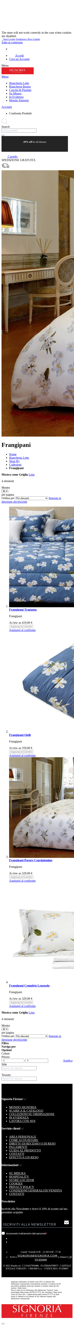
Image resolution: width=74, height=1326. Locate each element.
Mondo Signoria (22, 1107)
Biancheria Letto (19, 457)
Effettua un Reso (24, 1157)
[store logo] (18, 73)
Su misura (17, 1173)
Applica (67, 1060)
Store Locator (8, 39)
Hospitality (19, 1176)
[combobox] (19, 131)
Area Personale (22, 1136)
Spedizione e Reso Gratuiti (28, 39)
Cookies (16, 1183)
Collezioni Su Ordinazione (31, 1114)
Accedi (19, 55)
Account (7, 106)
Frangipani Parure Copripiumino (30, 860)
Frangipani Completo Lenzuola (29, 985)
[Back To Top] (3, 1323)
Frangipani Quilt (20, 735)
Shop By (14, 461)
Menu (5, 76)
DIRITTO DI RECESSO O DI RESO (32, 1143)
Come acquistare (23, 1140)
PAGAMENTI (18, 1147)
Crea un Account (19, 59)
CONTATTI (16, 1194)
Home (13, 454)
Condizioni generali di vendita (35, 1190)
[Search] (3, 135)
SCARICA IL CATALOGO (26, 1110)
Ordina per (8, 498)
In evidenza (19, 1117)
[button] (22, 630)
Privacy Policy (21, 1187)
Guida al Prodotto (25, 1150)
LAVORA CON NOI (22, 1121)
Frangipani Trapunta (23, 609)
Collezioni (15, 464)
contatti (16, 1154)
